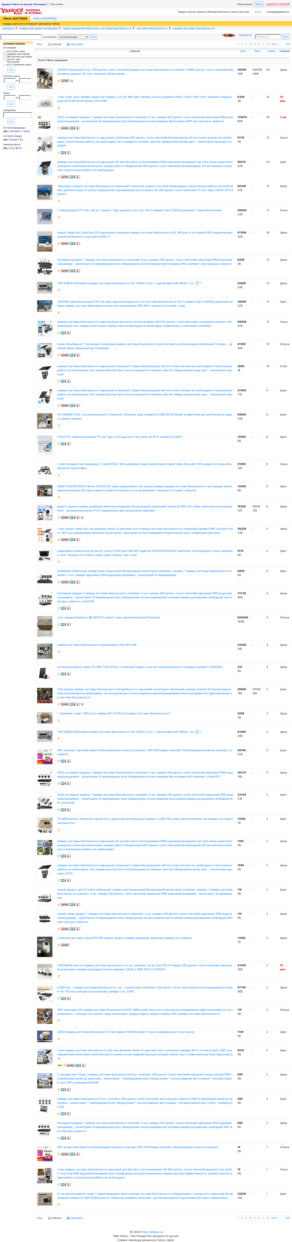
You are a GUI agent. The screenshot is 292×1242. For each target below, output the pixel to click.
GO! (94, 36)
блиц (257, 51)
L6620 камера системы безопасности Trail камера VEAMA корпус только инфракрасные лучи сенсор (125, 1032)
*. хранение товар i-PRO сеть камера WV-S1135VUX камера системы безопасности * (114, 713)
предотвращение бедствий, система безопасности (96, 28)
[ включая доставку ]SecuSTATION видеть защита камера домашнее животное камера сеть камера (124, 938)
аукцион (8, 28)
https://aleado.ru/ (152, 1232)
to (17, 80)
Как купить (57, 4)
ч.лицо (26, 131)
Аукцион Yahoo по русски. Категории (24, 4)
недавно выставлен (18, 54)
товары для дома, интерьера (37, 28)
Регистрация (244, 4)
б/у (21, 139)
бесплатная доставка (19, 56)
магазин (15, 131)
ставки (271, 51)
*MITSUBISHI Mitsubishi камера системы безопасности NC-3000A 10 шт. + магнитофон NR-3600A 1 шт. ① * (129, 283)
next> (274, 44)
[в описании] (43, 37)
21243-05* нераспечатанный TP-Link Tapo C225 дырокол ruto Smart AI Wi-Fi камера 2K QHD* (119, 436)
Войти (259, 4)
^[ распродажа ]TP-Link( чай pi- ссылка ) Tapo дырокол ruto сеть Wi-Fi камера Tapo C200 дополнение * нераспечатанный (139, 210)
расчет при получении (13, 60)
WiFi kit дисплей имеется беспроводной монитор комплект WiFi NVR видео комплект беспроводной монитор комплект (138, 1147)
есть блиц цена (16, 51)
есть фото (16, 147)
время (285, 51)
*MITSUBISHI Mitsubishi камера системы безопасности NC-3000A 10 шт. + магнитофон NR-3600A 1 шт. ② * (129, 731)
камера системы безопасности (193, 28)
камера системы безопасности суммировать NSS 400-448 (97, 644)
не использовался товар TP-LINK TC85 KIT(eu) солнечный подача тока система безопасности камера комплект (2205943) (140, 667)
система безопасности (151, 28)
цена (243, 51)
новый (13, 139)
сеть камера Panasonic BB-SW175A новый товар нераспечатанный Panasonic (108, 617)
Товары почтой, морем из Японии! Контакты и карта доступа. (214, 11)
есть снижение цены (19, 64)
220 (288, 44)
